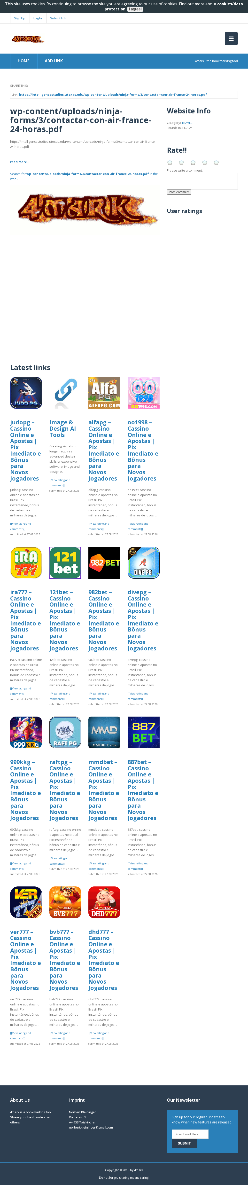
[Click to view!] (85, 209)
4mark (138, 1170)
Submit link (58, 18)
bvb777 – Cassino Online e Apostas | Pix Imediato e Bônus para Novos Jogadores (64, 960)
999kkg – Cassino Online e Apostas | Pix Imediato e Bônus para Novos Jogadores (25, 790)
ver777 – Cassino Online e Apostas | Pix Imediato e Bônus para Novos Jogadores (25, 960)
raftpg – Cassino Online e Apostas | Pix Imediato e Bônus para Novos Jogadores (64, 790)
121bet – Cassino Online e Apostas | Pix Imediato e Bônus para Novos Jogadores (64, 620)
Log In (37, 18)
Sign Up (19, 18)
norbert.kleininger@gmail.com (91, 1127)
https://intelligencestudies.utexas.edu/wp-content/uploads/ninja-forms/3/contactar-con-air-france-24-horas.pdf (113, 94)
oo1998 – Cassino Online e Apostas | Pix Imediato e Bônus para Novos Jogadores (143, 450)
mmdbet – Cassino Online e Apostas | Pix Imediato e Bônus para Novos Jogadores (103, 790)
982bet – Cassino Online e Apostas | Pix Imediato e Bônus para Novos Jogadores (103, 620)
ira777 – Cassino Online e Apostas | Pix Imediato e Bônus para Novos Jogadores (25, 620)
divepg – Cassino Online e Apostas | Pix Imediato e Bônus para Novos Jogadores (143, 620)
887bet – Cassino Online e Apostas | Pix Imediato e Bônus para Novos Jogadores (143, 790)
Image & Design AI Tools (62, 428)
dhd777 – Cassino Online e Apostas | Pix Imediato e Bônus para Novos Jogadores (103, 960)
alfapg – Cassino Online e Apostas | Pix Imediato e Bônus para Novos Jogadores (103, 450)
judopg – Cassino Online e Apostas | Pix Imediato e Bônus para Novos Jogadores (25, 450)
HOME (23, 60)
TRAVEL (187, 122)
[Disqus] (85, 295)
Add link (54, 60)
